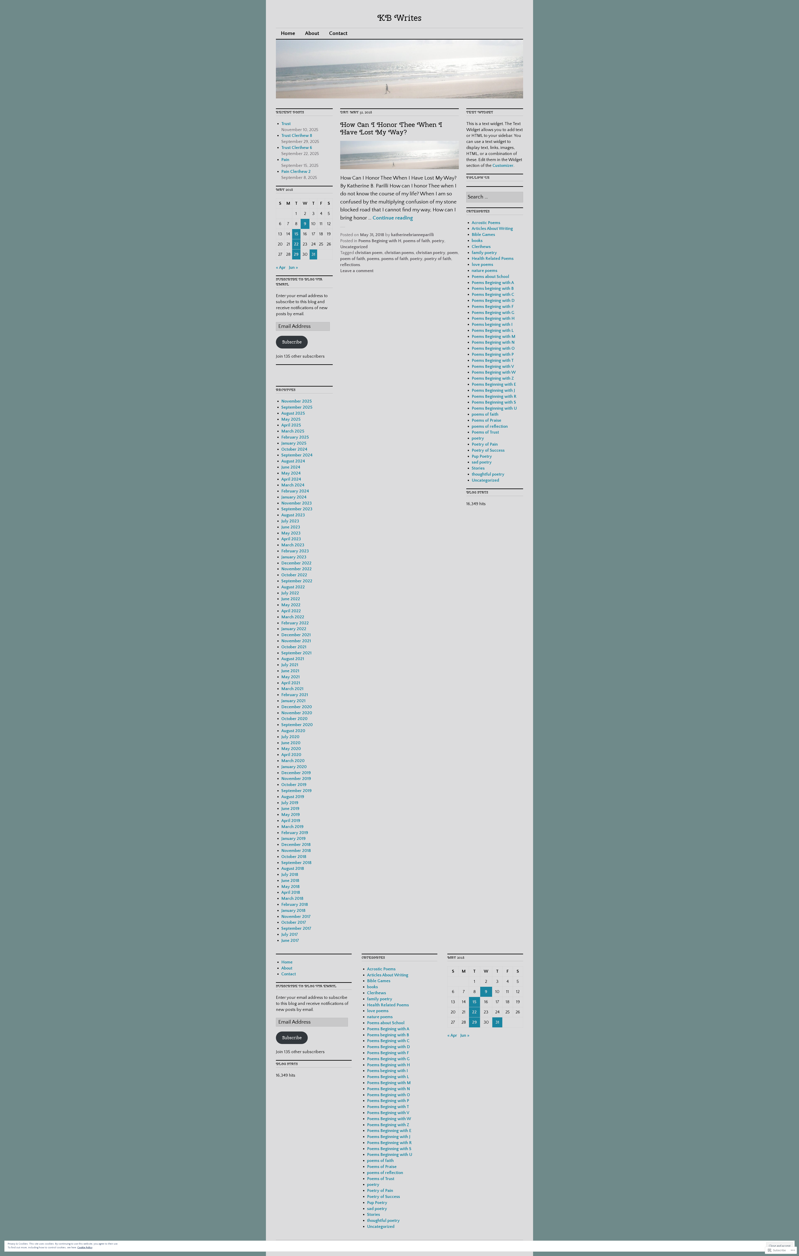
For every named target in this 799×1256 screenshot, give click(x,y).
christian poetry (430, 252)
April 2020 (291, 754)
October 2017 (293, 922)
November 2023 (296, 503)
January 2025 (293, 443)
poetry (438, 240)
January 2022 (293, 628)
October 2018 (293, 856)
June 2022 (290, 598)
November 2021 (296, 641)
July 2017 (289, 934)
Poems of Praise (486, 420)
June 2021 (290, 670)
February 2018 (294, 904)
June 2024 (290, 467)
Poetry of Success (488, 450)
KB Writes (399, 17)
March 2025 (292, 431)
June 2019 (290, 808)
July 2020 (290, 736)
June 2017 (290, 940)
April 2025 (291, 425)
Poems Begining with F (493, 306)
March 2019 (292, 826)
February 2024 (295, 491)
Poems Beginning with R (494, 396)
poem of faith (352, 258)
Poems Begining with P (493, 354)
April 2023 (291, 539)
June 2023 (290, 527)
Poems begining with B (493, 288)
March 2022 (292, 617)
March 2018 (292, 898)
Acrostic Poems (486, 222)
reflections (350, 264)
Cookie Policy (84, 1247)
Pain (285, 159)
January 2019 (293, 838)
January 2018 (293, 910)
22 (296, 244)
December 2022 (296, 563)
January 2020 (294, 766)
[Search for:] (494, 197)
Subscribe (292, 342)
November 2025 (296, 401)
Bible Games (483, 234)
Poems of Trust (485, 432)
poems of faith (416, 240)
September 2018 (296, 862)
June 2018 (290, 880)
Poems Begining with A (493, 282)
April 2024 (291, 479)
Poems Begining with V (493, 366)
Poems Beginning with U (494, 408)
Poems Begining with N (493, 342)
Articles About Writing (492, 228)
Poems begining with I (492, 324)
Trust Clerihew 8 (297, 135)
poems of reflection (490, 426)
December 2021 (296, 634)
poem (452, 252)
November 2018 (296, 850)
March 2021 (292, 688)
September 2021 (296, 653)
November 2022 (296, 569)
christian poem (368, 252)
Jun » (293, 267)
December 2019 (296, 772)
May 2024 (291, 473)
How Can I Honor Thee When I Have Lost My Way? (391, 128)
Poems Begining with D (493, 300)
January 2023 (293, 557)
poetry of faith (437, 258)
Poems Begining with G (493, 312)
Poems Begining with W (494, 372)
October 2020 (294, 718)
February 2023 (295, 551)
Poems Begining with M (493, 336)
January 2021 (293, 700)
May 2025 (290, 419)
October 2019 (293, 784)
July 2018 (289, 874)
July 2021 (289, 664)
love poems (482, 264)
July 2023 (290, 521)
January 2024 (293, 497)
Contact (338, 33)
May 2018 (290, 886)
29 (296, 254)
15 (296, 234)
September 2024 (297, 455)
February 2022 (295, 623)
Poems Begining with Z (493, 378)
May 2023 (290, 533)
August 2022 (293, 587)
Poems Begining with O (493, 348)
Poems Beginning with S (494, 402)
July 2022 (290, 593)
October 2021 (293, 647)
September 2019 (296, 790)
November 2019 (296, 778)
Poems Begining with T (493, 360)
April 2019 (290, 820)
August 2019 (292, 796)
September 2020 (297, 724)
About (312, 33)
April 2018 (290, 892)
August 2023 (293, 515)
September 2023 (296, 509)
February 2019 (294, 832)
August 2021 (292, 658)
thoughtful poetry (488, 474)
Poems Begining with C (493, 294)
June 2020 (290, 742)
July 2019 (289, 802)
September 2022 (296, 581)
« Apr (281, 267)
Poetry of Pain (485, 444)
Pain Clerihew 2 (296, 171)
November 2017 (296, 916)
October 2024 (294, 449)
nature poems (484, 270)
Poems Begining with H (379, 240)
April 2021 (290, 683)
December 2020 (296, 706)
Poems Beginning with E (494, 384)
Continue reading (393, 218)
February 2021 (294, 694)
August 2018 (292, 868)
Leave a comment (356, 270)
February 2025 (295, 437)
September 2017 (296, 928)
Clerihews (481, 246)
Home (288, 33)
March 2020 (293, 760)
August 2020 (293, 730)
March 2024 (292, 485)
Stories (478, 468)
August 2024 (293, 461)
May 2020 (291, 748)
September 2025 (296, 407)
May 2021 (290, 676)
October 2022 (294, 575)
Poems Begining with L (493, 330)
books (477, 240)
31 (313, 254)
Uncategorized (354, 246)
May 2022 (290, 605)
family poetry (484, 252)
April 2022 (291, 611)
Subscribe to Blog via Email (306, 986)
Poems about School (490, 276)
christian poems (399, 252)
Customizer (503, 165)
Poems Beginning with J (493, 390)
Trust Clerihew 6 (297, 147)
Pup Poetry (482, 456)
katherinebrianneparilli (412, 234)
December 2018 (296, 844)
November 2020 (296, 712)
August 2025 (293, 413)
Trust (286, 123)
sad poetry (482, 462)
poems (373, 258)
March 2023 (292, 545)
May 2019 (290, 814)
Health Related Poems (493, 258)
